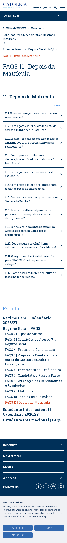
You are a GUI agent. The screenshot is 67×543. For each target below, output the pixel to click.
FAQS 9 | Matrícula (19, 391)
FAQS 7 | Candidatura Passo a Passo (32, 375)
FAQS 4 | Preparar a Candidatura (30, 349)
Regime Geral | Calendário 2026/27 (27, 320)
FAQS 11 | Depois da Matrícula (27, 402)
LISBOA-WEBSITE (14, 28)
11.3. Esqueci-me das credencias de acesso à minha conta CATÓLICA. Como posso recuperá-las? (31, 142)
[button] (33, 105)
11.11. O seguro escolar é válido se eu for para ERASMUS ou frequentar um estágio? (30, 260)
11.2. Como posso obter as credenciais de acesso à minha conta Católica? (30, 128)
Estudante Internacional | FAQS (32, 420)
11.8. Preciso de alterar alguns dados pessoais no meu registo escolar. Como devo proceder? (30, 214)
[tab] (33, 115)
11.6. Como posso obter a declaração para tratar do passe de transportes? (31, 186)
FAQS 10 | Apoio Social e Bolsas (28, 397)
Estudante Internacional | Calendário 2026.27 (27, 412)
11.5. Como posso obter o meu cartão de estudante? (29, 174)
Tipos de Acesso (13, 49)
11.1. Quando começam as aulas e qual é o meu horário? (31, 115)
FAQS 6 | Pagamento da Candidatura (33, 370)
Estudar (36, 28)
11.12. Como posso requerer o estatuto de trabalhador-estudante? (30, 275)
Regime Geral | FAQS (41, 49)
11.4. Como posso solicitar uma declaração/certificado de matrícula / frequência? (29, 159)
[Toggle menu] (62, 7)
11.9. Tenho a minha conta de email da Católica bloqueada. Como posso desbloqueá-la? (30, 230)
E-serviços (40, 7)
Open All (56, 105)
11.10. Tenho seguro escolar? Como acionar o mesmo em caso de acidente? (30, 245)
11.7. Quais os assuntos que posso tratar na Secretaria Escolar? (31, 199)
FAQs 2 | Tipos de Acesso (24, 334)
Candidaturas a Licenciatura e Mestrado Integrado (29, 37)
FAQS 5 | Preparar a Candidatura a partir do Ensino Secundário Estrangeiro (31, 359)
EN (49, 7)
